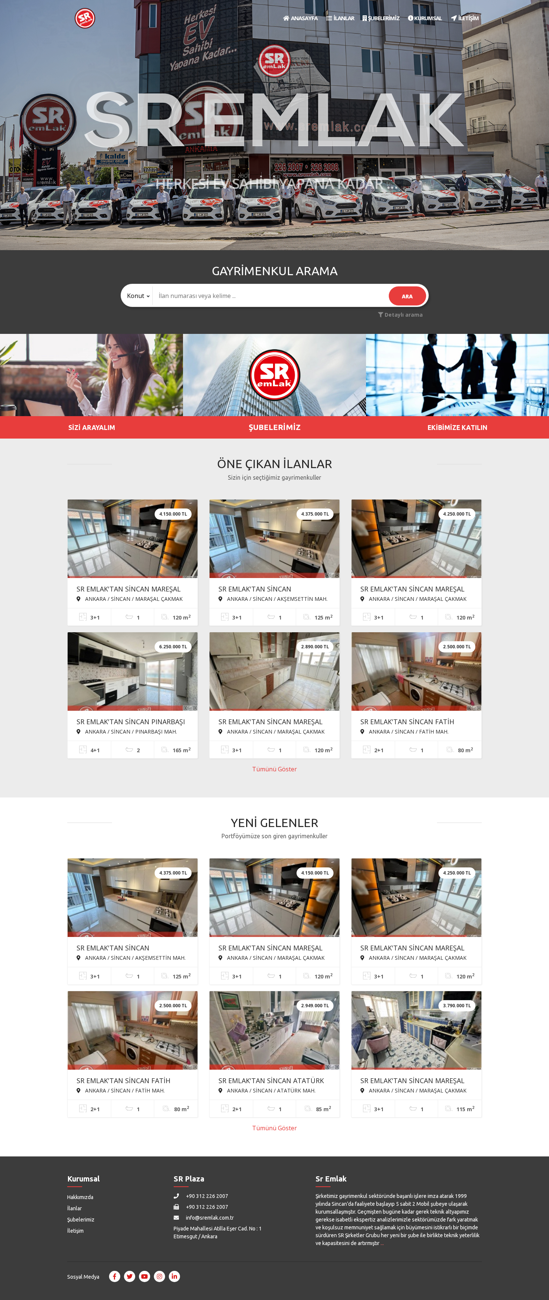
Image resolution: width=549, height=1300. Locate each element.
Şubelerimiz (80, 1220)
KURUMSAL (427, 18)
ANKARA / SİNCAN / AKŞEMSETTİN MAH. (277, 598)
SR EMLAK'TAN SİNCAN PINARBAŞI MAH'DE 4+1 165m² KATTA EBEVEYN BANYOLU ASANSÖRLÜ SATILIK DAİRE (131, 722)
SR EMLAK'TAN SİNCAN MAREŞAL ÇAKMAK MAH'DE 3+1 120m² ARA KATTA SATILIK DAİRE (270, 722)
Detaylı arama (403, 314)
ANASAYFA (303, 18)
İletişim (75, 1231)
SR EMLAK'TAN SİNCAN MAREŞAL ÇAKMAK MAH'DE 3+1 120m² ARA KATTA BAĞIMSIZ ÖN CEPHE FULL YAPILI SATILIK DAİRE (414, 589)
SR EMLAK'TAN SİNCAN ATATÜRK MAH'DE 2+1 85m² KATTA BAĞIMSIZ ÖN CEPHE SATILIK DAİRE (274, 1081)
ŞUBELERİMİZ (383, 18)
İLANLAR (343, 18)
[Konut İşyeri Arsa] (137, 295)
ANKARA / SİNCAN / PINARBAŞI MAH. (130, 731)
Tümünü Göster (274, 769)
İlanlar (74, 1208)
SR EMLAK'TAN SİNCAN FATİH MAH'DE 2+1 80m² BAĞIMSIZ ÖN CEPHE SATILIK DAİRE (411, 722)
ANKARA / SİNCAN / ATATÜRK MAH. (271, 1090)
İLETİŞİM (468, 18)
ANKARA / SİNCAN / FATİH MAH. (408, 731)
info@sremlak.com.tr (209, 1218)
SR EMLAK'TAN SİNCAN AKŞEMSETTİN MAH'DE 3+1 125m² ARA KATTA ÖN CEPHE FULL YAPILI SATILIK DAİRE (273, 589)
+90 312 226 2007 (206, 1196)
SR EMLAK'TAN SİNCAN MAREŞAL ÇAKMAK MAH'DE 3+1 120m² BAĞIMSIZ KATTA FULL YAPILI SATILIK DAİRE (129, 589)
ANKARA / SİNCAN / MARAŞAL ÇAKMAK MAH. (130, 598)
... (382, 1243)
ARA (407, 296)
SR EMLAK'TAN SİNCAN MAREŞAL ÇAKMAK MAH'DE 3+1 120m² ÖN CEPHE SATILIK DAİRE (412, 1081)
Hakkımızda (80, 1197)
